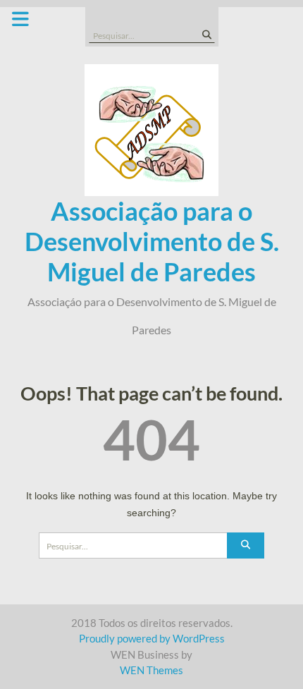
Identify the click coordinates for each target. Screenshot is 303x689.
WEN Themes (151, 670)
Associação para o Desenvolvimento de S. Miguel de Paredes (152, 241)
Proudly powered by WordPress (152, 638)
